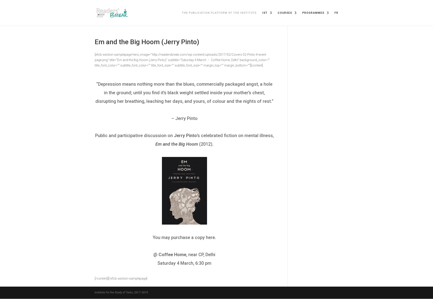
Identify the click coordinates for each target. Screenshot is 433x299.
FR (336, 12)
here (210, 237)
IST (264, 12)
